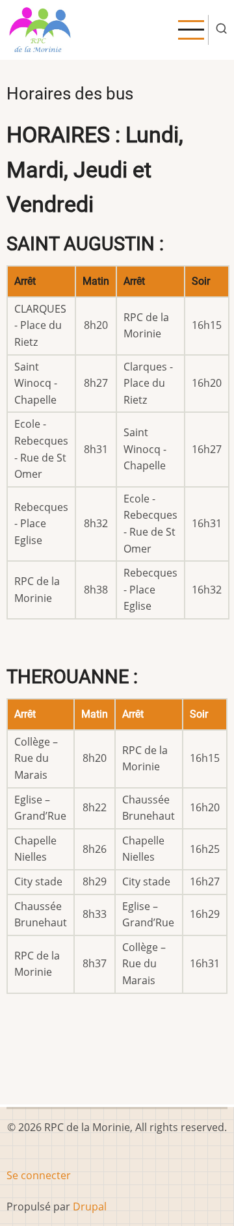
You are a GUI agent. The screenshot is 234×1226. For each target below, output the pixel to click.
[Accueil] (40, 28)
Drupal (90, 1206)
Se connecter (38, 1175)
